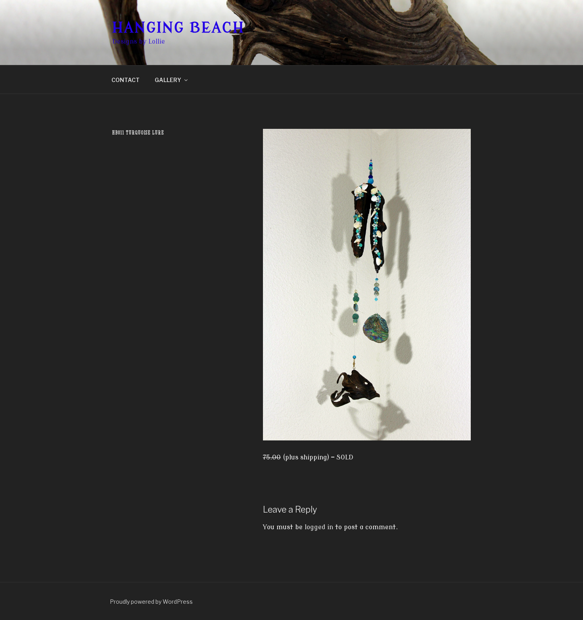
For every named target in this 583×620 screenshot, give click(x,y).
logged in (319, 527)
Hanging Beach (178, 28)
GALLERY (168, 80)
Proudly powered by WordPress (151, 601)
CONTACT (125, 80)
